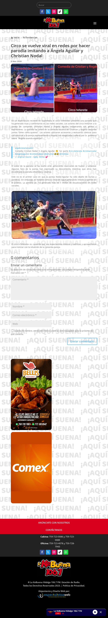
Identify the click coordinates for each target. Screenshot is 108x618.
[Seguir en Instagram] (54, 11)
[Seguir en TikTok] (60, 11)
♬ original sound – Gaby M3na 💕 (31, 157)
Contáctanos (54, 530)
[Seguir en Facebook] (42, 11)
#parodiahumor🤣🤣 (49, 154)
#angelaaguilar (22, 154)
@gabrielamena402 (24, 148)
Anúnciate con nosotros (54, 522)
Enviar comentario (82, 341)
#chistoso (63, 154)
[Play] (95, 612)
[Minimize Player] (100, 612)
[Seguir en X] (48, 11)
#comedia (34, 154)
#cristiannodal (89, 151)
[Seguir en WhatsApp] (65, 11)
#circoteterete (75, 151)
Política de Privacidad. (74, 585)
